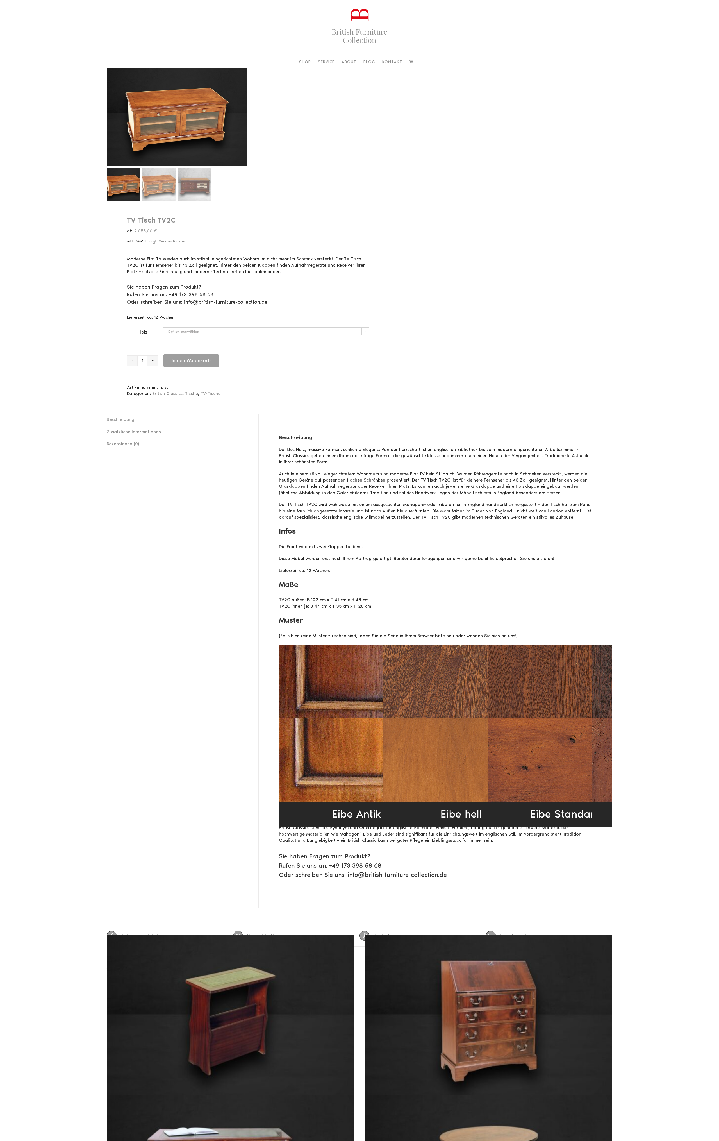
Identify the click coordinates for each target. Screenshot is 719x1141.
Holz (142, 332)
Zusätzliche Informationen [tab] (134, 431)
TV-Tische (210, 393)
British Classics (167, 393)
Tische (191, 393)
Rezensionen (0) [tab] (123, 443)
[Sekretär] (488, 1022)
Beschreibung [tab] (120, 419)
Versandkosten (172, 241)
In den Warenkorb (191, 360)
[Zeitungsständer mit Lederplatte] (230, 1022)
